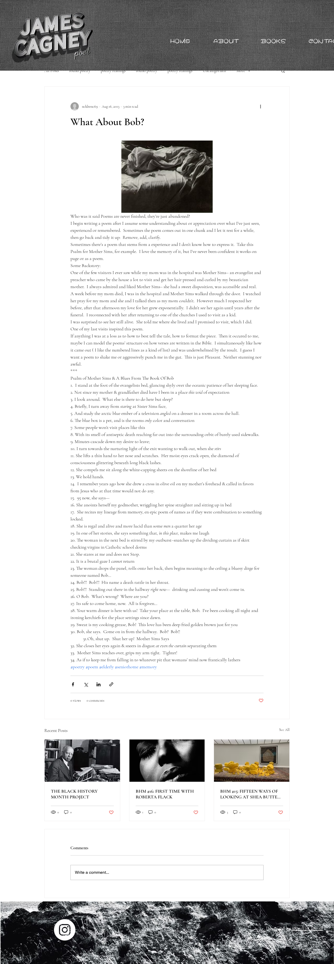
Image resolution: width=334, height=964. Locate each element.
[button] (283, 71)
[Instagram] (64, 930)
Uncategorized (214, 70)
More (240, 70)
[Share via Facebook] (72, 684)
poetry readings (113, 70)
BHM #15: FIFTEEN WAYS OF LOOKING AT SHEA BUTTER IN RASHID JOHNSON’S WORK (250, 794)
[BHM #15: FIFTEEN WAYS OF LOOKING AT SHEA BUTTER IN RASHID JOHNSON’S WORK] (251, 760)
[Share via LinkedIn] (98, 684)
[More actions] (260, 106)
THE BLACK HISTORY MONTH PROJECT (74, 794)
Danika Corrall (307, 928)
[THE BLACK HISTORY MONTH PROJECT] (82, 760)
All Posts (51, 70)
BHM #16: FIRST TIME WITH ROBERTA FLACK (165, 794)
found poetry (79, 70)
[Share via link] (111, 684)
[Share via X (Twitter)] (85, 684)
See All (284, 729)
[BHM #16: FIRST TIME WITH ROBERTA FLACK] (167, 760)
